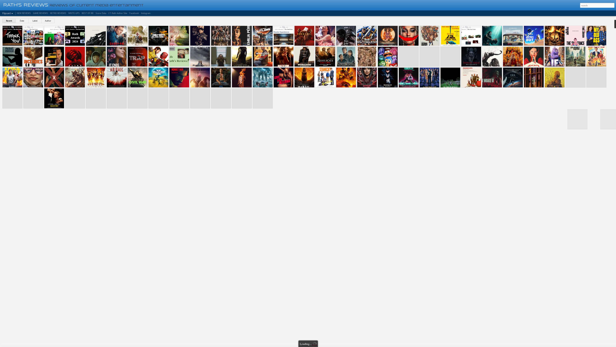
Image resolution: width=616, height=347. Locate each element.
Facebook (134, 13)
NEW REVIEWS (24, 13)
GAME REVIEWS (40, 13)
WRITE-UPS (74, 13)
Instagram (145, 13)
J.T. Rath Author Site (117, 13)
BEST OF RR (87, 13)
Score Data (101, 13)
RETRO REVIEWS (58, 13)
